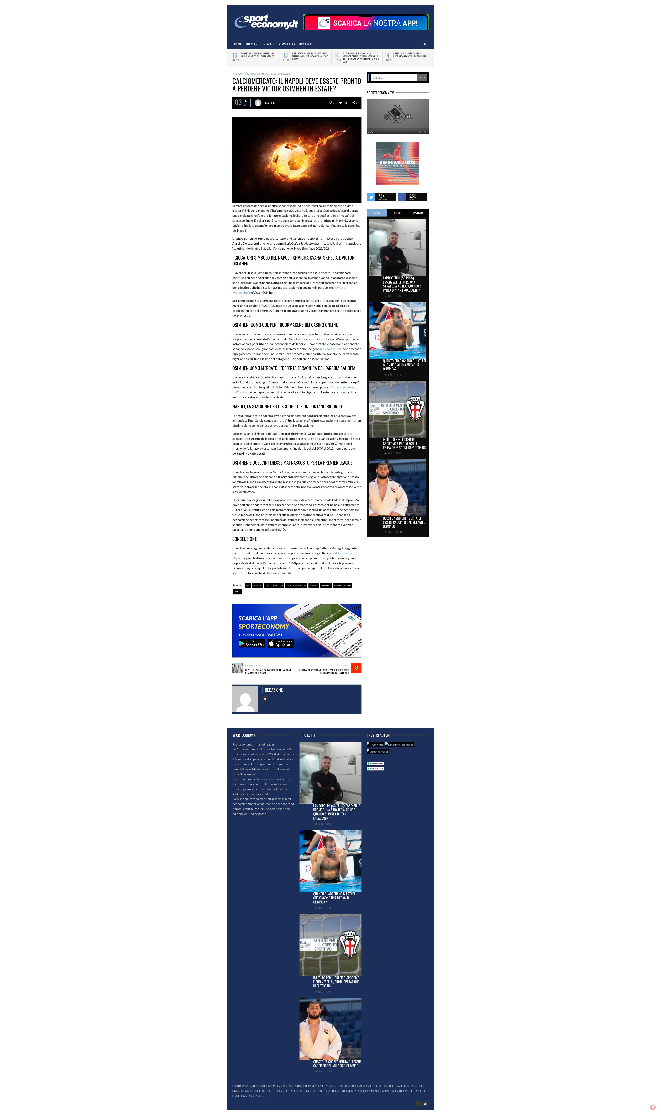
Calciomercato (280, 71)
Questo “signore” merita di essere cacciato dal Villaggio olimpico (404, 520)
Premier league (342, 583)
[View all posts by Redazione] (258, 100)
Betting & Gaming (257, 71)
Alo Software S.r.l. (257, 1093)
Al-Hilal (258, 583)
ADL (248, 583)
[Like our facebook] (402, 194)
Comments (418, 210)
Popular (377, 210)
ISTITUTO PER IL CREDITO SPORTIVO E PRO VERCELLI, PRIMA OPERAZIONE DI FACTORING (404, 441)
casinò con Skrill (331, 346)
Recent (397, 210)
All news (238, 71)
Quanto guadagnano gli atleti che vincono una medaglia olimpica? (404, 362)
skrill (238, 589)
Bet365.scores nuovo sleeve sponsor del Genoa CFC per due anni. (412, 55)
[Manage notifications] (653, 1107)
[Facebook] (418, 1101)
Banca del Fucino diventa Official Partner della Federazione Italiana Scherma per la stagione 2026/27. (309, 56)
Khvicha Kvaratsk (296, 583)
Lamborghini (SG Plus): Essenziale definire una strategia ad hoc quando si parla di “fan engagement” (402, 281)
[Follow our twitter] (371, 194)
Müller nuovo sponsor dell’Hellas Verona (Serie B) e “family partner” (360, 55)
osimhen (325, 583)
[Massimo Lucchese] (399, 742)
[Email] (265, 696)
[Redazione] (375, 742)
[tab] (377, 210)
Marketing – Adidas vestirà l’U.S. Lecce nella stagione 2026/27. (258, 55)
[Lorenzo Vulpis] (378, 749)
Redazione (270, 100)
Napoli (313, 583)
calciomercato (274, 583)
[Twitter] (425, 1101)
